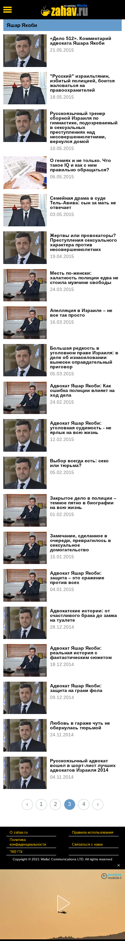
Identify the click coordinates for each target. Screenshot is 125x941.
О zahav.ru (19, 832)
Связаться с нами (87, 844)
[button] (119, 865)
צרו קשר (16, 851)
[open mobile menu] (7, 9)
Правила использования (92, 832)
